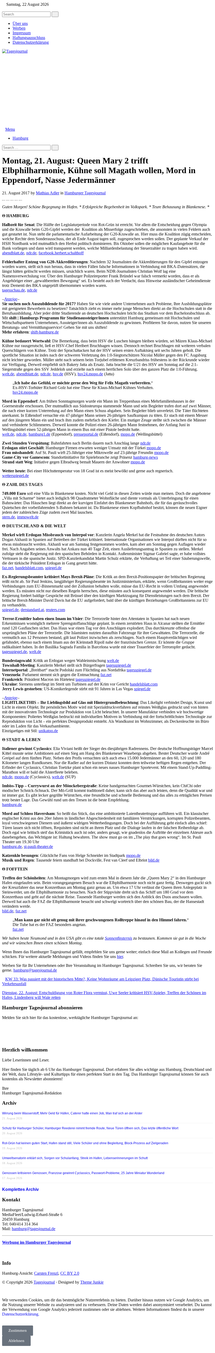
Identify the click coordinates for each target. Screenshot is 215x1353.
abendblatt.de (13, 253)
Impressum (22, 33)
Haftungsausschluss (29, 37)
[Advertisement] (107, 90)
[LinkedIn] (20, 197)
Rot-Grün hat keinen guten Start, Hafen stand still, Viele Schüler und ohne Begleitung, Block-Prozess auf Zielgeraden (85, 1143)
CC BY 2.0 (69, 1273)
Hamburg (20, 138)
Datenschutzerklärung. (20, 1314)
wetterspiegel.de (15, 475)
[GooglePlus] (12, 197)
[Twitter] (7, 197)
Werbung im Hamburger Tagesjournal (36, 1242)
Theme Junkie (92, 1282)
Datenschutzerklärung (31, 42)
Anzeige (10, 299)
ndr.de (31, 253)
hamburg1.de (39, 434)
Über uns (20, 23)
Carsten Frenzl (46, 1273)
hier (120, 956)
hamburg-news (145, 457)
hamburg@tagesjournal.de (35, 970)
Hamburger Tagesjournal (85, 193)
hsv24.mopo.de (90, 374)
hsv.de (58, 374)
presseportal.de (86, 434)
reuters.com (55, 609)
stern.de (8, 517)
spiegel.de (53, 568)
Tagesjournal (44, 1282)
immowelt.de (28, 517)
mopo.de (128, 434)
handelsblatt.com (29, 568)
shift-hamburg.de (45, 332)
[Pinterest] (16, 197)
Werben (19, 28)
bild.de (153, 860)
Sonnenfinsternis (118, 938)
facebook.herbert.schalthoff (61, 253)
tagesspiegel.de (14, 651)
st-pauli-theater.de (38, 846)
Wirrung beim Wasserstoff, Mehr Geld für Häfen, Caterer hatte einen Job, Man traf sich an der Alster (72, 1113)
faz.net (7, 568)
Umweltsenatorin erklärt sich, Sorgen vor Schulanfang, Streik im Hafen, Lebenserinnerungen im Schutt (75, 1158)
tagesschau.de (13, 290)
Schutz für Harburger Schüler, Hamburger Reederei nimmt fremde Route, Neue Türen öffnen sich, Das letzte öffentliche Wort (90, 1128)
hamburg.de (12, 804)
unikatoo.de (48, 730)
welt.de (8, 374)
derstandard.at (32, 609)
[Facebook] (3, 197)
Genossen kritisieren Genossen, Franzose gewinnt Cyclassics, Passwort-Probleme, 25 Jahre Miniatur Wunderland (83, 1173)
